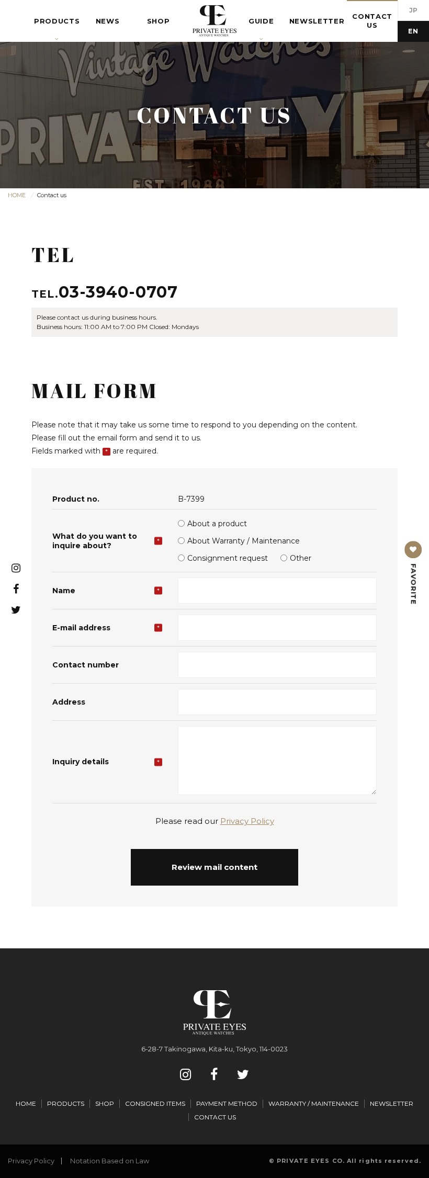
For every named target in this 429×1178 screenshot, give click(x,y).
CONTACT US (215, 1117)
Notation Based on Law (109, 1161)
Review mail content (214, 867)
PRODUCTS (65, 1103)
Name (63, 590)
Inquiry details (80, 761)
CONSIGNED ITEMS (155, 1103)
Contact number (85, 665)
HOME (26, 1103)
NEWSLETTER (391, 1103)
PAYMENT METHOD (226, 1103)
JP (413, 10)
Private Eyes (214, 21)
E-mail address (81, 627)
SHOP (104, 1103)
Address (68, 702)
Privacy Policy (247, 821)
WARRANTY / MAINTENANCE (313, 1103)
